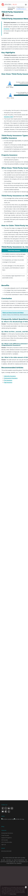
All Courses (4, 840)
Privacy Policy (13, 893)
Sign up (3, 844)
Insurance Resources (12, 7)
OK (26, 887)
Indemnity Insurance (10, 376)
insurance (6, 28)
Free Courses (5, 835)
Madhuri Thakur (9, 15)
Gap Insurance (8, 382)
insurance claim (8, 116)
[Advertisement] (17, 404)
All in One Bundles (6, 842)
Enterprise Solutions (7, 833)
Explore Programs (6, 837)
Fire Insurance (8, 380)
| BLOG (14, 4)
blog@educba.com (21, 8)
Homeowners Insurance (11, 378)
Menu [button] (24, 4)
